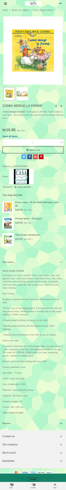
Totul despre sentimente (27, 234)
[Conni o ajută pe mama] (61, 106)
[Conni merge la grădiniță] (56, 106)
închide (33, 479)
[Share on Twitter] (23, 156)
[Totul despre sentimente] (8, 239)
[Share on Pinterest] (41, 156)
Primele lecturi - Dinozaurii (28, 218)
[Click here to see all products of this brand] (21, 176)
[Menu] (5, 3)
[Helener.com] (33, 3)
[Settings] (61, 3)
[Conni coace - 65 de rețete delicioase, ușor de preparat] (8, 207)
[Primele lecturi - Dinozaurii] (8, 223)
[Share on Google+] (35, 156)
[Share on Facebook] (29, 156)
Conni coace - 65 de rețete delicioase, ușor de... (37, 204)
